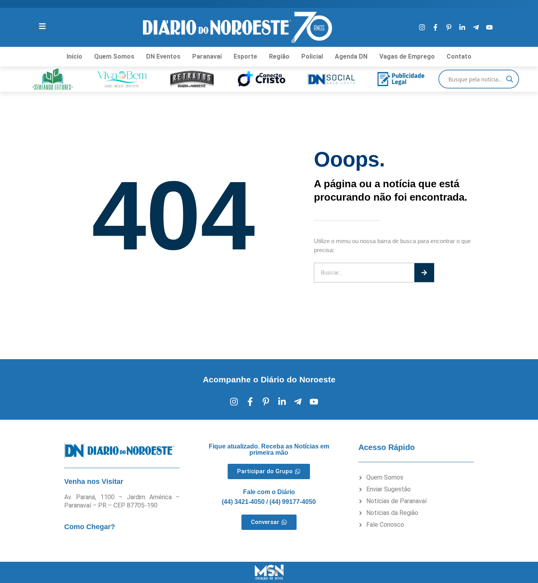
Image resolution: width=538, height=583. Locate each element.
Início (74, 56)
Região (279, 56)
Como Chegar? (89, 527)
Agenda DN (351, 56)
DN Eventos (163, 56)
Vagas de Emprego (407, 56)
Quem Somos (114, 56)
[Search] (424, 272)
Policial (312, 56)
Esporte (245, 56)
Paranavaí (207, 56)
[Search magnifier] (509, 79)
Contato (459, 56)
